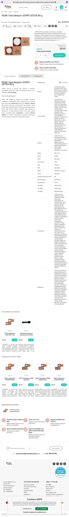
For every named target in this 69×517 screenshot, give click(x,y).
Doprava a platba (28, 490)
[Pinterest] (57, 463)
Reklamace (27, 494)
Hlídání (39, 26)
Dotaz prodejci (30, 26)
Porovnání (19, 26)
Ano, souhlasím (42, 508)
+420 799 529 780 (51, 453)
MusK (28, 22)
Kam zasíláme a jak (51, 492)
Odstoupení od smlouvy (30, 486)
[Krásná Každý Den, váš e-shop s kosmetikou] (2, 11)
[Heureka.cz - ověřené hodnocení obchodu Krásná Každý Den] (60, 477)
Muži (6, 11)
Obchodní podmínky (29, 484)
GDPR (25, 492)
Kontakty (26, 488)
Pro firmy (48, 490)
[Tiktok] (64, 463)
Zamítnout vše (27, 508)
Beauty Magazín (50, 486)
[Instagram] (61, 463)
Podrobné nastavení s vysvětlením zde (34, 512)
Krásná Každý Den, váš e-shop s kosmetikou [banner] (9, 6)
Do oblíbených (8, 26)
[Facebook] (54, 463)
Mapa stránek (63, 514)
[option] (10, 334)
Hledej (47, 7)
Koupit (14, 340)
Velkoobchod (49, 488)
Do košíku (59, 55)
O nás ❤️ (48, 484)
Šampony (15, 11)
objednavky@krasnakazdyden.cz (28, 453)
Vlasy (10, 11)
